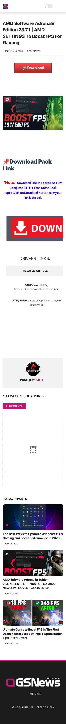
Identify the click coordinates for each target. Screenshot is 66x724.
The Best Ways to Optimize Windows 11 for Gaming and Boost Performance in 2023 (33, 536)
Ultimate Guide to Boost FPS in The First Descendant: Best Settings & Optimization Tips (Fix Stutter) (32, 634)
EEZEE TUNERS (45, 707)
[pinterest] (27, 350)
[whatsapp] (20, 350)
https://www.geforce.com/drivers (41, 288)
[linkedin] (34, 350)
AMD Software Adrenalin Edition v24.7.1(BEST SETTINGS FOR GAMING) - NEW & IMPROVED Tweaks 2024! (31, 584)
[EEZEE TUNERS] (5, 8)
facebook (34, 693)
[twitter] (13, 350)
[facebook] (6, 350)
